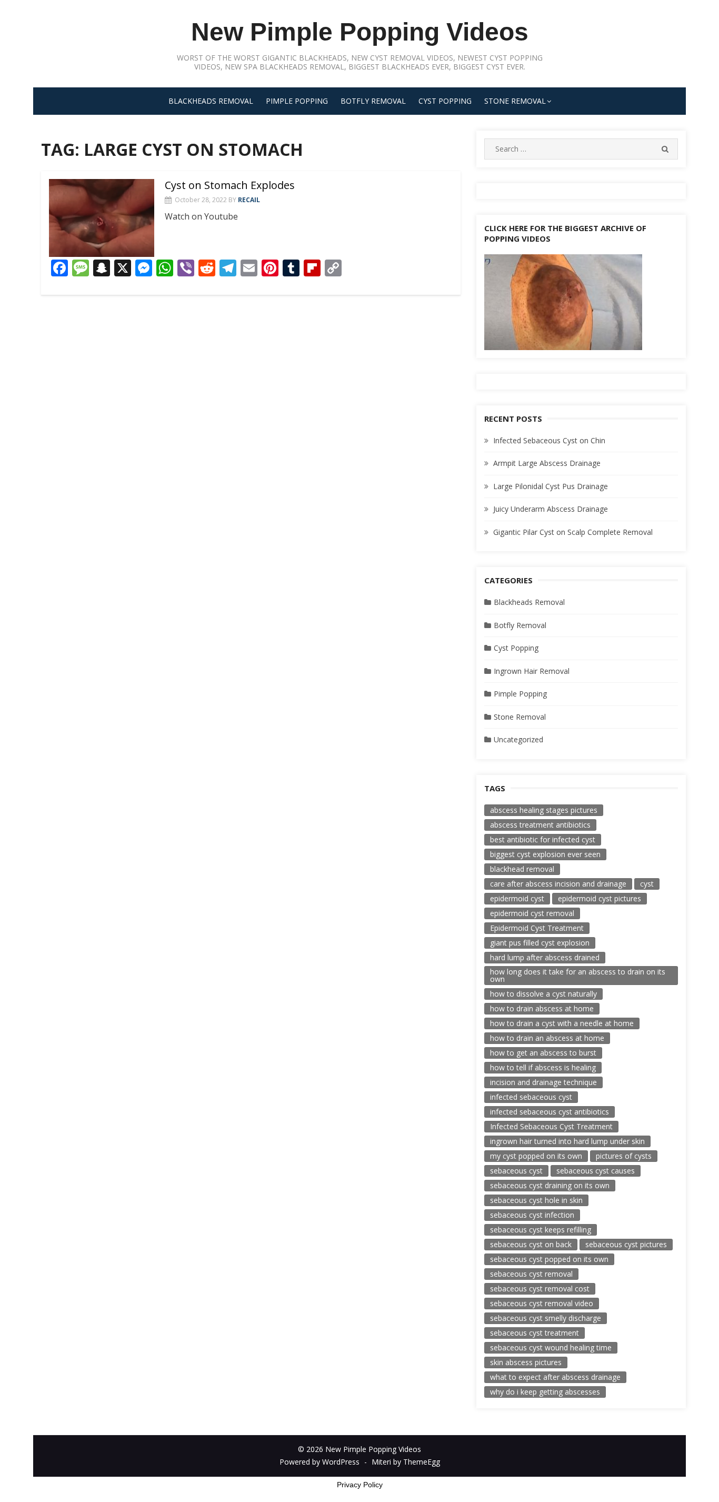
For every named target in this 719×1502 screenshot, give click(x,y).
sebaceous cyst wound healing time (551, 1347)
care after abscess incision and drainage (558, 884)
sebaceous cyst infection (532, 1215)
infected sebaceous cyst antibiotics (549, 1112)
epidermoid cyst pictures (599, 898)
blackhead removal (522, 869)
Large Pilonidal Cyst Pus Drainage (550, 486)
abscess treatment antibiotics (540, 825)
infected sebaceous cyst (531, 1097)
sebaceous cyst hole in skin (536, 1200)
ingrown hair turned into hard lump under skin (567, 1141)
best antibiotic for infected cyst (542, 839)
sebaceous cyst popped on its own (549, 1259)
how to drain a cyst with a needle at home (562, 1023)
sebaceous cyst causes (595, 1171)
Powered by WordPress (319, 1462)
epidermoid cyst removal (532, 913)
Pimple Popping (297, 101)
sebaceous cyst (516, 1171)
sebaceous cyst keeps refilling (540, 1230)
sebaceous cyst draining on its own (550, 1185)
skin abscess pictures (526, 1362)
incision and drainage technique (543, 1082)
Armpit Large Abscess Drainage (547, 463)
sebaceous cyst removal (531, 1274)
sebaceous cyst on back (531, 1244)
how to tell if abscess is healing (543, 1067)
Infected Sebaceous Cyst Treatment (551, 1126)
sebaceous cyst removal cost (540, 1289)
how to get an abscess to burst (543, 1053)
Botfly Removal (373, 101)
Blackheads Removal (210, 101)
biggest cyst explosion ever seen (545, 854)
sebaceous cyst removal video (541, 1303)
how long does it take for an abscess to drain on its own (577, 975)
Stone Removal (515, 101)
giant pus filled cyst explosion (540, 943)
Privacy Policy (360, 1484)
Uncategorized (518, 739)
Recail (249, 199)
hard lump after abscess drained (545, 957)
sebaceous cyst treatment (534, 1333)
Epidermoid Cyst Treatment (537, 928)
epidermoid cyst (517, 898)
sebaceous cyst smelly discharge (545, 1318)
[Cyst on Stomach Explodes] (101, 218)
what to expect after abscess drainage (555, 1377)
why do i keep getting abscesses (545, 1392)
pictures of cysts (624, 1156)
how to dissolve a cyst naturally (543, 994)
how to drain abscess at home (542, 1008)
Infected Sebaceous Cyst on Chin (549, 440)
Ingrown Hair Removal (532, 671)
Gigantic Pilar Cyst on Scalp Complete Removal (573, 532)
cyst (647, 884)
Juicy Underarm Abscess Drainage (550, 509)
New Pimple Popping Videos (359, 32)
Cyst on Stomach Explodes (230, 185)
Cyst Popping (445, 101)
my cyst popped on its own (536, 1156)
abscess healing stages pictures (543, 810)
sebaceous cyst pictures (626, 1244)
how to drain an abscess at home (547, 1038)
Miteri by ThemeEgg (406, 1462)
